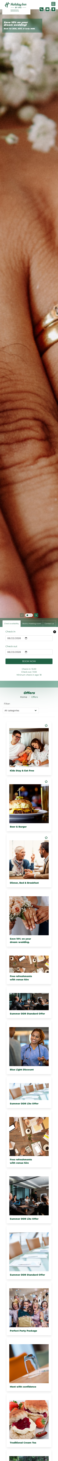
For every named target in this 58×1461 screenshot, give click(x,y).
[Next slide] (36, 615)
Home (23, 697)
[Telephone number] (42, 9)
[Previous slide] (22, 615)
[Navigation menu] (53, 4)
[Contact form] (47, 9)
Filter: (7, 703)
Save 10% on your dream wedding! (16, 23)
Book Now (29, 661)
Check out (11, 646)
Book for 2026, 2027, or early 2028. (19, 29)
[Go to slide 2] (31, 615)
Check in (10, 631)
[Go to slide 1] (27, 615)
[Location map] (53, 9)
